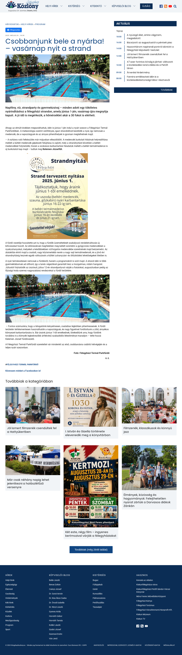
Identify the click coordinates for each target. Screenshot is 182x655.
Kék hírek (9, 602)
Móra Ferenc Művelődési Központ (151, 596)
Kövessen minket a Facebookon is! (23, 370)
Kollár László (54, 625)
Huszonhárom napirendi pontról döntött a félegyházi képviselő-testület (150, 48)
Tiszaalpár (97, 607)
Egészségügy (11, 584)
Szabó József (55, 629)
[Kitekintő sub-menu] (105, 6)
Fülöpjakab (98, 584)
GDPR (84, 645)
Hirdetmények (11, 598)
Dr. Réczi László (56, 607)
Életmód (9, 589)
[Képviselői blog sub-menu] (135, 6)
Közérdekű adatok (152, 645)
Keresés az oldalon (144, 580)
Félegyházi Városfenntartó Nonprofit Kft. (154, 610)
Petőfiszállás (98, 602)
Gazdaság (10, 594)
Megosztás (15, 30)
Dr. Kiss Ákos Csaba (58, 598)
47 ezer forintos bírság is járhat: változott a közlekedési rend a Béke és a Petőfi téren (150, 65)
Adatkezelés (99, 645)
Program (40, 24)
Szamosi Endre (55, 634)
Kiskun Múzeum (143, 614)
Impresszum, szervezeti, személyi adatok (124, 645)
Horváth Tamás (56, 620)
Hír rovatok (12, 24)
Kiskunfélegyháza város (146, 584)
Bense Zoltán (55, 584)
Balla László (54, 580)
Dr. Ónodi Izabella (56, 602)
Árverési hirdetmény (138, 72)
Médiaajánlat (169, 645)
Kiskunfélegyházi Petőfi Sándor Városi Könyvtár (153, 590)
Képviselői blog (121, 6)
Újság (146, 6)
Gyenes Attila (55, 611)
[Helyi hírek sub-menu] (62, 6)
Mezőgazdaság (12, 620)
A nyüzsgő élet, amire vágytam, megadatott (144, 36)
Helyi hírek (52, 6)
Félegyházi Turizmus (145, 605)
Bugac (95, 580)
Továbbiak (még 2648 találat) (91, 549)
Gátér (95, 589)
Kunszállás (97, 594)
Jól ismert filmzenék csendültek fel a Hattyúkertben (147, 56)
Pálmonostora (99, 598)
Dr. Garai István (56, 594)
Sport (7, 629)
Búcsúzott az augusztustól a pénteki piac (149, 42)
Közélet (8, 611)
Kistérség (74, 6)
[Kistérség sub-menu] (84, 6)
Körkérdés (9, 607)
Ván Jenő (53, 638)
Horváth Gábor (55, 616)
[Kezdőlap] (22, 5)
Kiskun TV (140, 619)
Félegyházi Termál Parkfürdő (22, 364)
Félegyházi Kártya (144, 601)
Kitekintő (96, 6)
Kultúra (8, 616)
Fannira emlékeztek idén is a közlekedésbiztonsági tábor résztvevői (148, 78)
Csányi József (55, 589)
